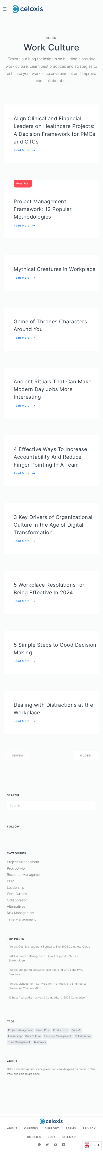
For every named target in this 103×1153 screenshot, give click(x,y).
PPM (10, 881)
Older (85, 755)
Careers (31, 1128)
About (12, 1128)
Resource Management (25, 874)
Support (52, 1128)
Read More (24, 150)
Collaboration (17, 900)
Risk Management (20, 913)
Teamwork (40, 1042)
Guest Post (43, 1030)
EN (93, 1145)
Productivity (16, 868)
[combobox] (92, 1145)
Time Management (21, 919)
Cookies (34, 1137)
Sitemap (69, 1137)
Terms (71, 1128)
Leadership (15, 887)
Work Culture (17, 894)
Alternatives (16, 906)
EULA (52, 1137)
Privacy (89, 1128)
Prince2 (76, 1030)
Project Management (23, 862)
